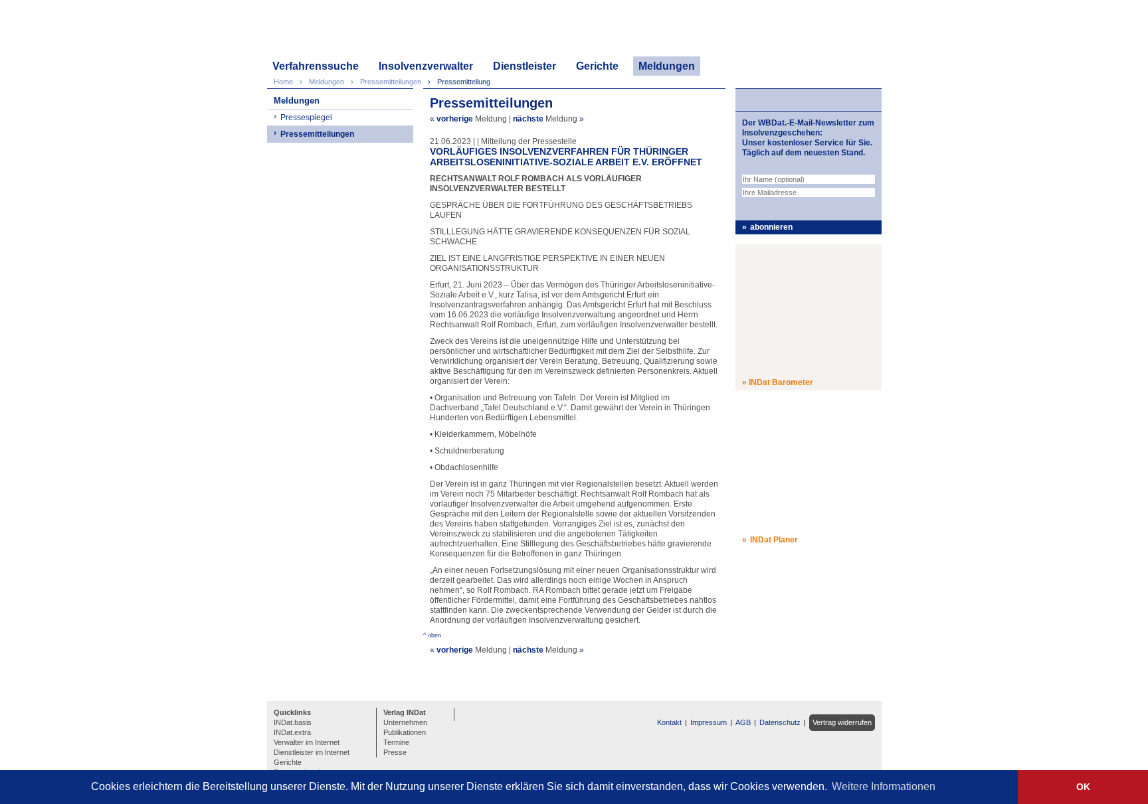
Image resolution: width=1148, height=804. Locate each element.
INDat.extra (292, 732)
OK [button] (1083, 786)
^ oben (432, 635)
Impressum (708, 722)
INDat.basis (293, 722)
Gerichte (597, 66)
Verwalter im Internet (306, 742)
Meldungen (666, 66)
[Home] (330, 31)
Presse (395, 752)
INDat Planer (774, 539)
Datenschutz (780, 722)
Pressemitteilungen (317, 134)
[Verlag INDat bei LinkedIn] (466, 713)
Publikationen (404, 732)
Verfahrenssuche (315, 66)
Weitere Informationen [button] (883, 786)
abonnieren (771, 227)
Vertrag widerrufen (842, 722)
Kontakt (669, 722)
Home (283, 82)
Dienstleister (524, 66)
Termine (396, 742)
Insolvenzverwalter (426, 66)
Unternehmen (405, 722)
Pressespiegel (306, 117)
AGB (743, 722)
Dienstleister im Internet (311, 752)
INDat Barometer (781, 382)
